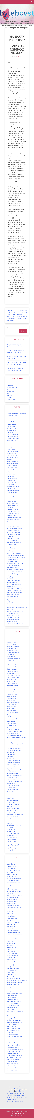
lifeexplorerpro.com (13, 522)
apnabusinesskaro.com (14, 1068)
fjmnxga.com (11, 991)
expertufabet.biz (12, 683)
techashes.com (11, 642)
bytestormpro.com (13, 526)
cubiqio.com (10, 507)
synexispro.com (11, 599)
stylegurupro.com (12, 503)
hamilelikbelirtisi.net (13, 490)
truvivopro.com (11, 441)
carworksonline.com (13, 897)
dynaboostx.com (12, 478)
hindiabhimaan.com (13, 1059)
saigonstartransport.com (14, 993)
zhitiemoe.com (11, 829)
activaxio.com (11, 499)
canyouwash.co (11, 644)
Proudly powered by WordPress (16, 1111)
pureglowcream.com (13, 978)
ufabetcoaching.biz (13, 615)
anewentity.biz (11, 972)
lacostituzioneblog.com (14, 825)
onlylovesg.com (12, 561)
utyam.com (10, 823)
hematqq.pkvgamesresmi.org (16, 1101)
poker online (11, 399)
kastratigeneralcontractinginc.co (17, 742)
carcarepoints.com (12, 790)
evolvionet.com (11, 426)
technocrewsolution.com (15, 910)
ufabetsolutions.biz (13, 702)
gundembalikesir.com (13, 652)
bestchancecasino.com (14, 584)
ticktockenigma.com (13, 534)
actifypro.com (11, 476)
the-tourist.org (11, 924)
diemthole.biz (11, 957)
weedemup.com (12, 582)
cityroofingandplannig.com (15, 769)
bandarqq (10, 385)
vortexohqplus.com (13, 486)
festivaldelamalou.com (14, 883)
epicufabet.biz (11, 717)
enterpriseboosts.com (13, 932)
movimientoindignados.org (15, 814)
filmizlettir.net (11, 868)
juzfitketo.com (11, 839)
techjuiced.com (12, 663)
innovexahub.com (12, 434)
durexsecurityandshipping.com (16, 767)
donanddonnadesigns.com (15, 555)
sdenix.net (10, 920)
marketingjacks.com (13, 1053)
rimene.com (10, 1009)
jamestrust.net (11, 943)
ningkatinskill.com (12, 800)
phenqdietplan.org (13, 808)
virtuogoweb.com (12, 669)
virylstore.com (11, 901)
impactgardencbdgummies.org (17, 844)
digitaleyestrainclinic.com (14, 1045)
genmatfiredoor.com (13, 549)
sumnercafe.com (12, 810)
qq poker (10, 1095)
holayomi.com (11, 601)
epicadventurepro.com (14, 517)
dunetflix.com (11, 812)
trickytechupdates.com (14, 1057)
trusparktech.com (12, 461)
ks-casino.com (11, 787)
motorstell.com (11, 903)
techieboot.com (12, 650)
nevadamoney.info (12, 1007)
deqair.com (10, 796)
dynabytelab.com (12, 424)
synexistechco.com (13, 438)
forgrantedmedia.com (14, 891)
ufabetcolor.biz (11, 696)
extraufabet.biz (11, 698)
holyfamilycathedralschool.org (16, 611)
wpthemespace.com (17, 1115)
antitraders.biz (11, 754)
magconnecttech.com (14, 542)
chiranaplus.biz (11, 1018)
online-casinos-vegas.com (15, 1049)
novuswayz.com (12, 474)
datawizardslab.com (13, 505)
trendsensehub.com (13, 532)
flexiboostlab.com (12, 484)
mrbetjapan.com (12, 970)
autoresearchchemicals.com (16, 1066)
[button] (31, 2)
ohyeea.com (10, 827)
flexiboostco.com (12, 416)
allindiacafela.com (12, 1034)
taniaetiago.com (12, 837)
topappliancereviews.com (15, 1055)
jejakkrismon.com (12, 955)
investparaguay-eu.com (14, 781)
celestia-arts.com (12, 876)
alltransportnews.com (13, 729)
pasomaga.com (11, 842)
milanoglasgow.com (13, 1024)
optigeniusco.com (12, 455)
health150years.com (13, 905)
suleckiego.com (12, 1070)
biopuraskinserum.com (14, 1001)
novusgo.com (11, 524)
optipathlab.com (12, 422)
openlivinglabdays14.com (14, 748)
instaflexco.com (11, 480)
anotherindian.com (13, 833)
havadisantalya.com (13, 646)
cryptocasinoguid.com (14, 735)
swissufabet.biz (11, 690)
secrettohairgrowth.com (14, 982)
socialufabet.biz (12, 704)
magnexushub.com (13, 667)
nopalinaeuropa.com (13, 848)
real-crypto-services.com (14, 775)
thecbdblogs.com (12, 1064)
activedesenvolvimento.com (15, 563)
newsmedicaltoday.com (14, 592)
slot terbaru (14, 1087)
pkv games (10, 391)
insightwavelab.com (13, 520)
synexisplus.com (12, 428)
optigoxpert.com (12, 472)
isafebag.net (10, 928)
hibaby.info (10, 578)
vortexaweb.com (12, 453)
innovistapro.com (12, 482)
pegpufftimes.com (12, 874)
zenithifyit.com (11, 447)
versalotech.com (12, 493)
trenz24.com (11, 945)
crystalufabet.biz (12, 719)
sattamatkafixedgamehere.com (17, 574)
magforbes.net (11, 916)
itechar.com (10, 654)
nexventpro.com (12, 468)
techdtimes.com (12, 648)
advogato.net (11, 926)
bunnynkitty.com (12, 987)
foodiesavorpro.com (13, 513)
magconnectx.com (13, 597)
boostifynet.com (12, 465)
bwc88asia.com (11, 783)
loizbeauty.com (11, 949)
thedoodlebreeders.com (14, 792)
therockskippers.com (13, 1030)
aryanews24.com (12, 756)
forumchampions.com (14, 878)
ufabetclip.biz (11, 681)
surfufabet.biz (11, 706)
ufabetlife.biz (11, 700)
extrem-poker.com (13, 785)
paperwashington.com (14, 580)
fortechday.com (12, 621)
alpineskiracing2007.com (14, 1037)
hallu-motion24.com (13, 1028)
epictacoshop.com (12, 999)
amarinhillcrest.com (13, 922)
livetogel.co (10, 547)
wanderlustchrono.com (14, 528)
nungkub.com (11, 831)
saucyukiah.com (12, 864)
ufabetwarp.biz (11, 679)
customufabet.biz (12, 713)
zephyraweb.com (12, 451)
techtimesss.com (12, 899)
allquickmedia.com (13, 962)
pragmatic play (19, 1095)
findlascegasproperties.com (15, 551)
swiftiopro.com (11, 488)
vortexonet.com (12, 430)
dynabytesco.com (12, 501)
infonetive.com (11, 997)
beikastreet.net (11, 866)
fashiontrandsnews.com (14, 731)
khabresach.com (12, 1061)
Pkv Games (17, 33)
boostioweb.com (12, 418)
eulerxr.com (10, 536)
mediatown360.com (13, 1043)
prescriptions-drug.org (14, 908)
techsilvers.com (11, 798)
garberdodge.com (12, 887)
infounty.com (11, 779)
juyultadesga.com (12, 773)
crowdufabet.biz (12, 725)
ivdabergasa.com (12, 771)
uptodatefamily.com (13, 819)
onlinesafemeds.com (13, 675)
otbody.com (10, 941)
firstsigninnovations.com (14, 885)
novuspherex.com (12, 457)
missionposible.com (13, 1047)
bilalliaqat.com (11, 586)
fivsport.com (11, 802)
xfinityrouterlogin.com (14, 1051)
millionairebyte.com (13, 619)
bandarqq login (19, 1089)
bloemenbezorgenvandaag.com (17, 980)
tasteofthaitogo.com (13, 985)
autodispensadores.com (14, 588)
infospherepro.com (13, 511)
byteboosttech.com (13, 665)
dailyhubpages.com (13, 565)
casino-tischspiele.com (14, 939)
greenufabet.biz (12, 694)
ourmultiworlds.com (13, 870)
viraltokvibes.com (12, 912)
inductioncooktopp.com (14, 590)
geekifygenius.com (13, 538)
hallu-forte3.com (12, 1026)
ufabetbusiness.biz (13, 692)
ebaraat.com (11, 661)
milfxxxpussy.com (12, 817)
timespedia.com (12, 953)
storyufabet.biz (11, 715)
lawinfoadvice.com (12, 806)
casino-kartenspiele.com (14, 935)
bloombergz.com (12, 930)
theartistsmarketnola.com (15, 1016)
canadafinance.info (13, 1005)
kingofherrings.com (13, 968)
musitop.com (11, 821)
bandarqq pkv (14, 1093)
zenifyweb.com (11, 545)
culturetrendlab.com (13, 530)
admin (21, 56)
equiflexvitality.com (13, 559)
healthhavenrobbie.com (14, 553)
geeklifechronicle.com (14, 509)
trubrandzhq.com (12, 463)
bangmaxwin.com (12, 995)
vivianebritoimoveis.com (14, 914)
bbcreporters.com (12, 733)
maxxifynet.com (12, 432)
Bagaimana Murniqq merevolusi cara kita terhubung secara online (22, 314)
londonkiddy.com (12, 613)
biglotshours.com (12, 671)
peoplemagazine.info (13, 640)
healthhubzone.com (13, 658)
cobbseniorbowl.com (13, 762)
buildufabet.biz (11, 727)
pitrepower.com (12, 1041)
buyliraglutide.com (13, 673)
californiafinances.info (13, 1003)
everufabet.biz (11, 723)
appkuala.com (11, 974)
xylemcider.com (12, 835)
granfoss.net (10, 1032)
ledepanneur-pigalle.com (15, 1012)
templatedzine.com (13, 804)
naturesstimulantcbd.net (15, 846)
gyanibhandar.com (13, 677)
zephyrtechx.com (12, 470)
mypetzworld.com (12, 777)
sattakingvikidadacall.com (15, 569)
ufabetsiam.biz (11, 688)
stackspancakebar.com (14, 1020)
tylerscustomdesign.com (14, 895)
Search (9, 328)
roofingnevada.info (13, 594)
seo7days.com (11, 976)
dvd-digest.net (11, 1014)
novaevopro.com (12, 459)
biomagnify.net (11, 850)
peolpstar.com (11, 893)
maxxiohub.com (12, 449)
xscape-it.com (11, 758)
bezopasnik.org (11, 989)
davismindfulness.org (13, 617)
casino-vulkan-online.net (14, 1039)
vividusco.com (11, 443)
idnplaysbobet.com (13, 567)
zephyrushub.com (12, 420)
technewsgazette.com (14, 964)
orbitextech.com (12, 540)
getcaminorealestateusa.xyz (16, 624)
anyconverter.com (12, 951)
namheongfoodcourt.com (15, 1022)
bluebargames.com (13, 880)
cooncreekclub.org (13, 872)
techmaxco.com (12, 495)
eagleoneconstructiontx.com (16, 557)
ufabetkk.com (11, 960)
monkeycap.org (12, 918)
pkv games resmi (12, 387)
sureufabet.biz (11, 710)
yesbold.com (11, 656)
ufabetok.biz (11, 721)
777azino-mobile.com (13, 760)
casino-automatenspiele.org (15, 937)
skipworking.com (12, 947)
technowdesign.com (13, 765)
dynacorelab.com (12, 436)
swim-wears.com (12, 889)
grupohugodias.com (13, 794)
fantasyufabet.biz (12, 685)
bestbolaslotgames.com (14, 572)
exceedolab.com (12, 497)
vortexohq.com (11, 515)
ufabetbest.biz (11, 708)
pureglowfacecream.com (15, 966)
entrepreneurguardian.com (15, 576)
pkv (8, 389)
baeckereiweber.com (13, 638)
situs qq (9, 397)
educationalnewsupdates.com (16, 413)
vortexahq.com (11, 445)
